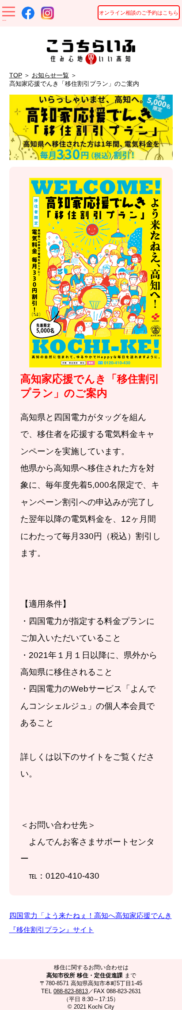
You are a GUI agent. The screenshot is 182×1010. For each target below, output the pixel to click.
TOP (15, 75)
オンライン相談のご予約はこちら (138, 12)
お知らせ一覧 (50, 75)
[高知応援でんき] (95, 363)
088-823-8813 (70, 991)
